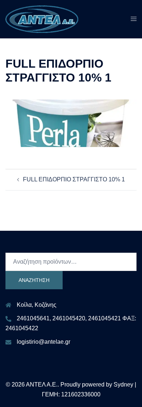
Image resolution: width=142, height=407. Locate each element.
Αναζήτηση (34, 280)
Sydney (123, 384)
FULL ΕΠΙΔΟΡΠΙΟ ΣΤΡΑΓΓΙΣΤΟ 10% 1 (74, 179)
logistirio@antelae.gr (43, 342)
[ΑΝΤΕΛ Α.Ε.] (41, 19)
